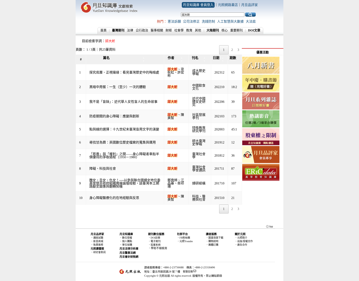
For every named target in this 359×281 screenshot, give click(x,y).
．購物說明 (212, 241)
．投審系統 (154, 244)
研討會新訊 (99, 252)
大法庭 (251, 21)
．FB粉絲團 (183, 237)
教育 (189, 30)
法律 (130, 30)
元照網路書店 (228, 5)
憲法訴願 (174, 21)
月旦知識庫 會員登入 (198, 5)
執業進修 (98, 244)
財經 (169, 30)
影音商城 (98, 241)
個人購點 (127, 241)
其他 (198, 30)
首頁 (103, 30)
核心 (224, 30)
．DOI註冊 (154, 237)
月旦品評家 (249, 5)
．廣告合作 (241, 244)
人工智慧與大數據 (230, 21)
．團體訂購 (212, 244)
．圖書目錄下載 (214, 237)
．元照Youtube (185, 241)
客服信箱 (188, 271)
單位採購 (127, 244)
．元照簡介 (241, 237)
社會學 (179, 30)
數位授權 (127, 237)
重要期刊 (236, 30)
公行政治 (142, 30)
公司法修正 (191, 21)
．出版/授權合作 (244, 241)
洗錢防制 (208, 21)
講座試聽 (98, 237)
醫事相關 (157, 30)
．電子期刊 (154, 241)
